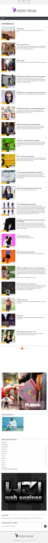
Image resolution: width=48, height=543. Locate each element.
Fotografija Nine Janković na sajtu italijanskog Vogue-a (30, 108)
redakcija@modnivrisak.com (36, 518)
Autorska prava (33, 540)
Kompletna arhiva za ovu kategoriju (9, 469)
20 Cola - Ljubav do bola (22, 44)
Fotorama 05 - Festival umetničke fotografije (27, 140)
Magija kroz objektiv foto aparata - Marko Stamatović (30, 268)
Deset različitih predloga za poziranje (26, 204)
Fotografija (4, 39)
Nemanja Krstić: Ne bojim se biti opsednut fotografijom (30, 76)
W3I (30, 540)
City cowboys (19, 315)
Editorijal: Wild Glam (22, 299)
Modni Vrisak (12, 39)
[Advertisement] (24, 361)
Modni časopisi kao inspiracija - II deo (26, 331)
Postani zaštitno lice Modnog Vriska (25, 252)
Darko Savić (12, 87)
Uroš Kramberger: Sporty (23, 236)
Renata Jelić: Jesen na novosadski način (26, 284)
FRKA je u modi (20, 60)
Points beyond (20, 28)
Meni (3, 18)
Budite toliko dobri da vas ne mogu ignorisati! (28, 124)
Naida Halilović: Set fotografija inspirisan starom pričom (31, 92)
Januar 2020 (4, 442)
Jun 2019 (3, 458)
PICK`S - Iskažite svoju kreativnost (25, 156)
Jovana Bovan (12, 214)
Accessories (6, 427)
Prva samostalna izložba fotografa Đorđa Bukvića (29, 172)
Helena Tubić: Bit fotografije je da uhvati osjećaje (29, 188)
